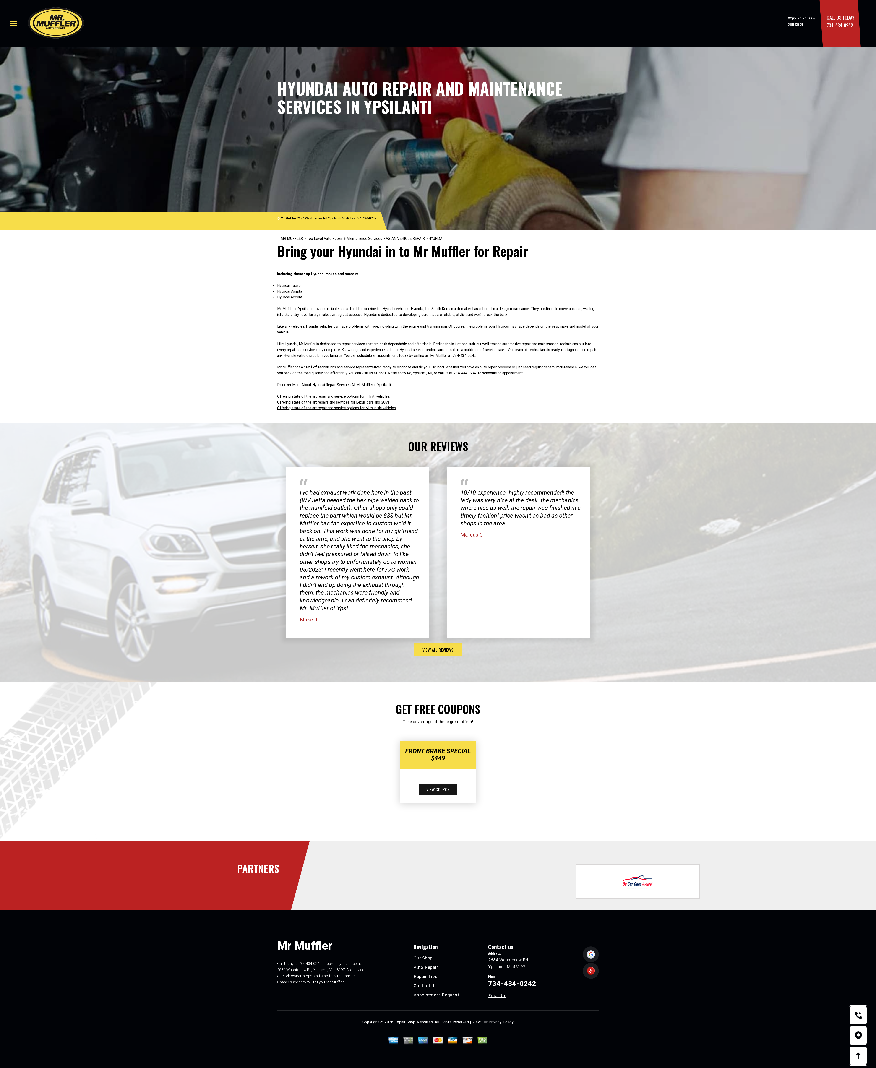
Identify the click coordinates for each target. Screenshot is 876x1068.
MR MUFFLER (292, 238)
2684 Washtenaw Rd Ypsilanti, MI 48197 (326, 218)
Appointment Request (436, 995)
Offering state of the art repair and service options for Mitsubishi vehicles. (336, 408)
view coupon (438, 789)
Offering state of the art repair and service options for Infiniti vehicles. (333, 396)
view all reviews (438, 649)
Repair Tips (425, 976)
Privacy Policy (501, 1022)
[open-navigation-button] (13, 23)
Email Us (497, 995)
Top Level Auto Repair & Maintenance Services (344, 238)
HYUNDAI (435, 238)
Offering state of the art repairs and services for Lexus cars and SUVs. (333, 402)
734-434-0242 (840, 25)
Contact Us (425, 985)
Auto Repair (426, 967)
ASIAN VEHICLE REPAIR (405, 238)
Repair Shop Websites (413, 1022)
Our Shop (423, 958)
